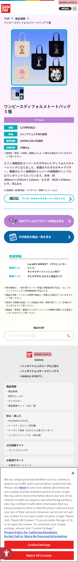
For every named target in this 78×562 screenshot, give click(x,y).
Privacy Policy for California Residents (30, 532)
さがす (67, 335)
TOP (7, 18)
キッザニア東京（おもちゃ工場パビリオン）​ (31, 430)
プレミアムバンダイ (18, 450)
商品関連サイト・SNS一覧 (22, 405)
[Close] (73, 473)
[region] (39, 514)
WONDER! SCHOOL (18, 420)
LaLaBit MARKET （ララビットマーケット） (47, 265)
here (23, 487)
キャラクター (15, 401)
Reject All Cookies (39, 555)
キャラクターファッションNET (43, 271)
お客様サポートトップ (19, 465)
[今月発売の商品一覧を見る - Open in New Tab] (39, 237)
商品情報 (20, 18)
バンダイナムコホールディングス (40, 371)
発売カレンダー (16, 396)
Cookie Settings (39, 545)
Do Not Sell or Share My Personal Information (35, 536)
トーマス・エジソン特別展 (22, 425)
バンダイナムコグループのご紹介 (40, 366)
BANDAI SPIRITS (31, 376)
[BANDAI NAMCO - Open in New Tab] (42, 355)
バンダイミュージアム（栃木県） (25, 435)
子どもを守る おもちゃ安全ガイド (44, 276)
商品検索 (12, 391)
